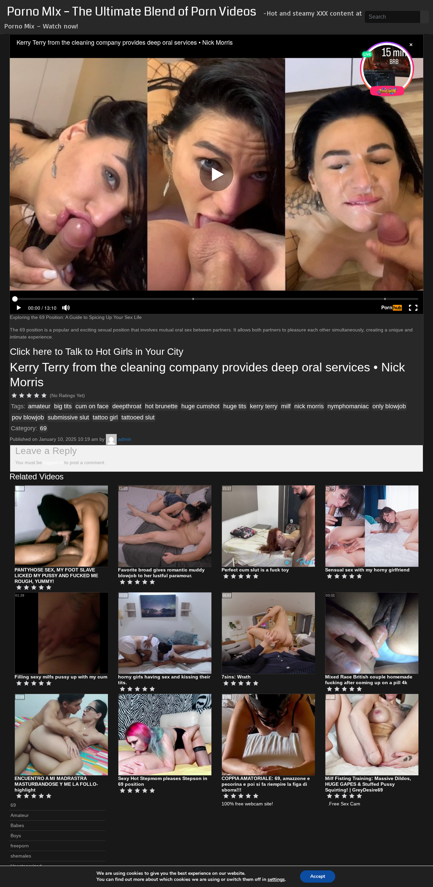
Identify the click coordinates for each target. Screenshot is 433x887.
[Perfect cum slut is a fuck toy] (276, 525)
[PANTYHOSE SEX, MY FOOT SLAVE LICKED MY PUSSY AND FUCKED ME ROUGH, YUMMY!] (69, 525)
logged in (53, 462)
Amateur (19, 815)
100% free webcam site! (247, 803)
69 (43, 428)
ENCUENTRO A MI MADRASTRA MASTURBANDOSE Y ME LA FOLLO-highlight (56, 784)
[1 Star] (14, 395)
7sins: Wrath (236, 676)
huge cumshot (200, 406)
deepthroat (126, 406)
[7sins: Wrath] (276, 632)
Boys (15, 835)
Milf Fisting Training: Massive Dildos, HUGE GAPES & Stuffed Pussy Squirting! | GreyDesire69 (368, 784)
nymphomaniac (348, 406)
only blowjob (389, 406)
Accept (317, 876)
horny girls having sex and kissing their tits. (164, 679)
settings (276, 880)
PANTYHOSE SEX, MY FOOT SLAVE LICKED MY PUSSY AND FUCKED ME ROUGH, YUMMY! (56, 575)
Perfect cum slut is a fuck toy (255, 569)
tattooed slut (138, 417)
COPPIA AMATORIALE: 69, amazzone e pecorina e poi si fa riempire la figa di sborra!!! (266, 784)
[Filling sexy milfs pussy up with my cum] (69, 632)
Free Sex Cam (344, 803)
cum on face (92, 406)
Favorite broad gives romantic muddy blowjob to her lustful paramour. (161, 572)
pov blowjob (28, 417)
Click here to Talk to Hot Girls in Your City (96, 351)
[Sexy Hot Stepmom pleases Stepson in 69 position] (172, 734)
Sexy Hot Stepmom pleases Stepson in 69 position (162, 781)
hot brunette (161, 406)
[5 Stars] (44, 395)
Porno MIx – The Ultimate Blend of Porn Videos (131, 11)
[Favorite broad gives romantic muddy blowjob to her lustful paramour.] (172, 525)
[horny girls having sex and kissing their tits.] (172, 632)
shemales (20, 856)
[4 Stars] (36, 395)
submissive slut (68, 417)
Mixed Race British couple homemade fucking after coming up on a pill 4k (368, 679)
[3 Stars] (29, 395)
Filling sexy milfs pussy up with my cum (61, 676)
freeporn (19, 845)
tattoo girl (105, 417)
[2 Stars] (21, 395)
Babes (17, 825)
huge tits (234, 406)
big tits (63, 406)
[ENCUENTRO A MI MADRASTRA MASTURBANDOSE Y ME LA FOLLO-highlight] (69, 734)
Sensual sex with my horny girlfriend (367, 569)
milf (286, 406)
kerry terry (263, 406)
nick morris (309, 406)
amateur (39, 406)
